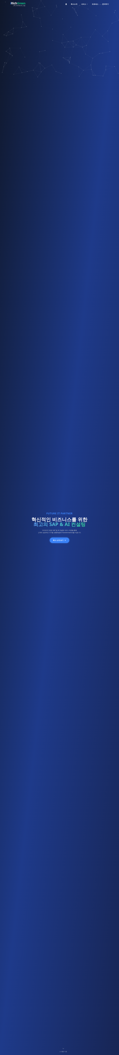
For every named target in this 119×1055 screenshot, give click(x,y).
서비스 (83, 4)
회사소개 (74, 4)
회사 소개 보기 (58, 540)
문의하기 (105, 4)
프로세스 (95, 4)
